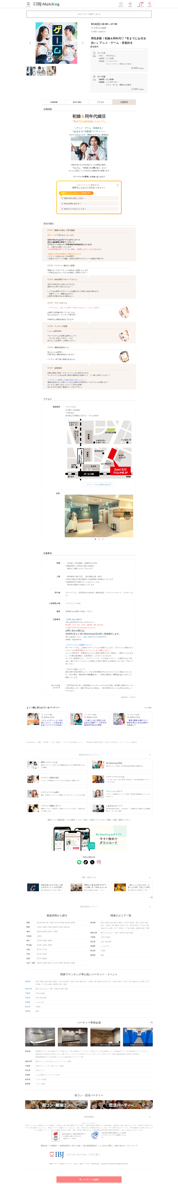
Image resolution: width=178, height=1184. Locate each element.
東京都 (39, 923)
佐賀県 (44, 963)
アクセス (100, 102)
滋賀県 (55, 927)
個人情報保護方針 (90, 1146)
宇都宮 (103, 951)
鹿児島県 (67, 963)
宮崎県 (60, 963)
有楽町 (107, 923)
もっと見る (148, 707)
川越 (106, 942)
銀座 (111, 923)
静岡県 (44, 931)
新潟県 (39, 945)
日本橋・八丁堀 (123, 928)
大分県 (55, 963)
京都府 (44, 927)
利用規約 (53, 1146)
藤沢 (127, 933)
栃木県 (67, 923)
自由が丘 (104, 928)
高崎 (102, 955)
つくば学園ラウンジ (43, 1075)
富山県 (39, 949)
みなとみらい (109, 933)
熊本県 (50, 963)
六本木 (141, 923)
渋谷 (147, 925)
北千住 (122, 925)
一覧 (151, 897)
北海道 (39, 936)
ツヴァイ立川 (101, 1054)
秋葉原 (117, 925)
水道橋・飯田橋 (135, 928)
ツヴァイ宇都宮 (41, 1079)
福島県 (50, 940)
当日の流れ (77, 102)
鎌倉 (131, 933)
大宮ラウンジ (40, 1070)
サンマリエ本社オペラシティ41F (84, 1054)
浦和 (109, 942)
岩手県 (39, 940)
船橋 (108, 937)
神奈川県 (45, 923)
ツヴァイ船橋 (58, 1066)
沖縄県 (72, 963)
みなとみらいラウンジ (53, 1061)
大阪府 (39, 927)
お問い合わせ (119, 1146)
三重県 (55, 931)
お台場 (110, 928)
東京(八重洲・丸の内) (121, 923)
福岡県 (39, 963)
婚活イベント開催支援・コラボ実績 (61, 820)
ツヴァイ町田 (111, 1054)
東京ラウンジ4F (96, 1051)
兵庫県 (50, 927)
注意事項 (124, 102)
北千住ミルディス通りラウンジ (61, 1054)
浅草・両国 (145, 928)
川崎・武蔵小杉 (120, 933)
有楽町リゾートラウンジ (82, 1051)
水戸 (107, 946)
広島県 (44, 954)
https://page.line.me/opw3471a (94, 637)
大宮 (102, 942)
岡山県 (39, 954)
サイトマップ (132, 1146)
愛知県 (39, 931)
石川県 (44, 949)
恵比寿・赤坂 (134, 923)
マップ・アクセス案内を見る (98, 485)
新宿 (102, 923)
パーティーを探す (90, 1180)
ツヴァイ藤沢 (66, 1061)
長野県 (50, 945)
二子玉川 (142, 925)
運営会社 (44, 1146)
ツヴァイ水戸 (55, 1075)
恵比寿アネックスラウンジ (139, 1051)
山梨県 (44, 945)
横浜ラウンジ (40, 1061)
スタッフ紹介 (83, 820)
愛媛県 (44, 958)
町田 (136, 925)
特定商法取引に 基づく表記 (70, 1146)
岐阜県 (50, 931)
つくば (103, 946)
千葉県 (51, 923)
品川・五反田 (105, 925)
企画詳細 (53, 102)
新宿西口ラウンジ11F (43, 1051)
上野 (112, 925)
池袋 (146, 923)
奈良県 (60, 927)
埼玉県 (56, 923)
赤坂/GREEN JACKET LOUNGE (127, 1054)
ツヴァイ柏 (49, 1066)
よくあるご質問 (106, 1146)
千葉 (102, 937)
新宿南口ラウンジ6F (122, 1051)
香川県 (39, 958)
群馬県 (72, 923)
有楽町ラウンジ (108, 1051)
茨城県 (62, 923)
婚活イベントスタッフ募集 (100, 820)
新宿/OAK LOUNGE (42, 1054)
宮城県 (44, 940)
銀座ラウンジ (56, 1051)
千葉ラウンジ (40, 1066)
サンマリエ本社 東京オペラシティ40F (70, 1057)
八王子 (115, 928)
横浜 (102, 933)
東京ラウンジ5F (67, 1051)
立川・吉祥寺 (130, 925)
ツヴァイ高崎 (40, 1084)
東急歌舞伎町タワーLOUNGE (46, 1057)
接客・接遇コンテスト (121, 820)
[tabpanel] (56, 43)
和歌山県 (67, 927)
